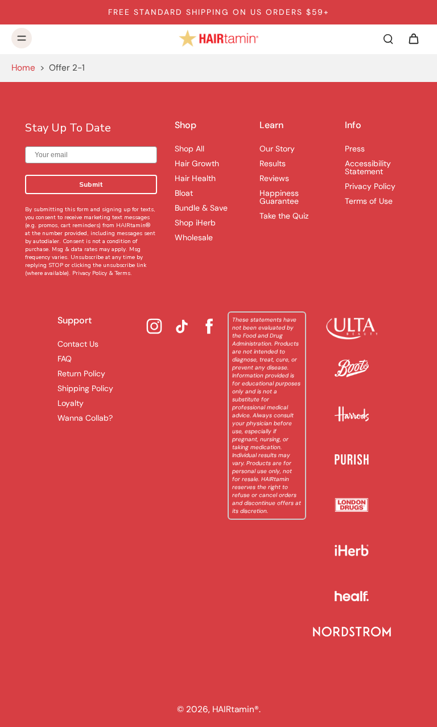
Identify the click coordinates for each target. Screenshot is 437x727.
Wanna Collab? (85, 418)
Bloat (184, 193)
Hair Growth (197, 163)
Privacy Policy (89, 273)
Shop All (189, 149)
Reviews (274, 178)
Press (355, 149)
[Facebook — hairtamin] (209, 326)
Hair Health (195, 178)
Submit (91, 184)
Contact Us (77, 344)
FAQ (64, 359)
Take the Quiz (283, 216)
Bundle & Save (201, 208)
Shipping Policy (85, 388)
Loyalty (70, 403)
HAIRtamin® (235, 709)
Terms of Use (369, 201)
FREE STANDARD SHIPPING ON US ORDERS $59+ (218, 12)
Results (272, 163)
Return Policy (81, 373)
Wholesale (194, 237)
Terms (122, 273)
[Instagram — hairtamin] (154, 326)
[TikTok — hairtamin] (182, 326)
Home (23, 67)
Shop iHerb (195, 223)
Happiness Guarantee (279, 197)
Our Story (277, 149)
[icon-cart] (413, 38)
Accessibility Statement (368, 167)
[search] (388, 38)
